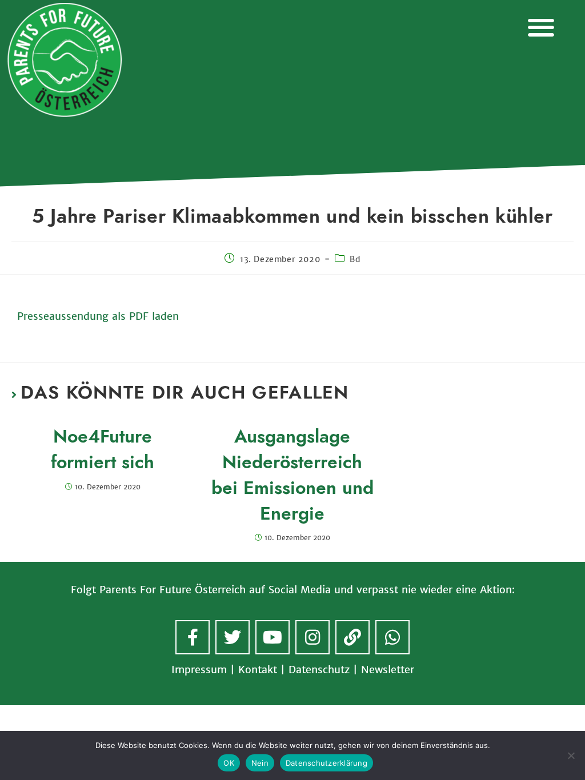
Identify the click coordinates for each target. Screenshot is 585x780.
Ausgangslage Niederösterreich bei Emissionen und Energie (292, 474)
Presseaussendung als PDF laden (98, 316)
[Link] (352, 637)
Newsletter (387, 669)
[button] (540, 27)
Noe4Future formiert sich (102, 449)
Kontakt (257, 669)
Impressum (199, 669)
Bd (355, 259)
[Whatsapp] (392, 637)
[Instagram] (312, 637)
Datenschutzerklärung (326, 762)
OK (228, 762)
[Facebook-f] (192, 637)
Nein (260, 762)
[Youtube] (272, 637)
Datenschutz (319, 669)
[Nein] (570, 755)
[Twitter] (232, 637)
